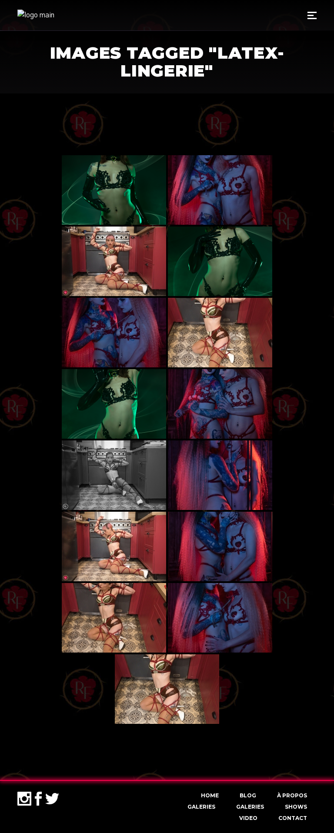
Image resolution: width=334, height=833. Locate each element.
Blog (248, 795)
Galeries (201, 806)
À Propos (292, 795)
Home (210, 795)
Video (248, 818)
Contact (292, 818)
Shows (296, 806)
